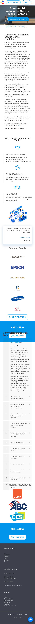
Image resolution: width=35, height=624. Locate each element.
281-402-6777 (8, 582)
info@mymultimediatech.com (13, 585)
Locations (7, 554)
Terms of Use (8, 599)
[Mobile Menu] (33, 2)
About (6, 553)
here (19, 125)
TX (18, 26)
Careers (6, 556)
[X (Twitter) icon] (16, 617)
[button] (17, 366)
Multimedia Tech (11, 26)
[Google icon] (20, 617)
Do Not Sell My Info (10, 606)
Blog (5, 558)
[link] (2, 2)
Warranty (7, 602)
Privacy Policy (8, 600)
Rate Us (6, 604)
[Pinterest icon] (18, 617)
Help (5, 597)
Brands (6, 560)
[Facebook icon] (14, 617)
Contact (6, 562)
